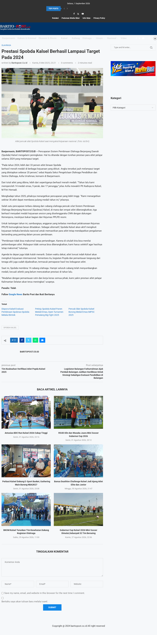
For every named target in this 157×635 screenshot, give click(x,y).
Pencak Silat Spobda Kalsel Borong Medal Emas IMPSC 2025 (82, 312)
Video (123, 38)
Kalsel (64, 38)
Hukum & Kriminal (26, 38)
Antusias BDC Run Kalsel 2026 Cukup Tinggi (26, 433)
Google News (16, 294)
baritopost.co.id (19, 63)
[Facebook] (74, 14)
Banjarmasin (8, 38)
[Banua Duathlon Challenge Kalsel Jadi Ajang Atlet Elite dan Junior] (78, 460)
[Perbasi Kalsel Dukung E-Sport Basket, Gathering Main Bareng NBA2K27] (26, 460)
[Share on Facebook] (21, 340)
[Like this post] (15, 340)
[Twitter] (78, 14)
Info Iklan (86, 18)
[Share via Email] (42, 340)
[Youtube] (83, 14)
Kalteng (76, 38)
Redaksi (55, 18)
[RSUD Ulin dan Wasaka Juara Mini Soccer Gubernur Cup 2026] (78, 412)
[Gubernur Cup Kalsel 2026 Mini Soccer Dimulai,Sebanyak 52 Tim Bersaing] (78, 509)
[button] (64, 8)
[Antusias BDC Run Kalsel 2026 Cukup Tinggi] (26, 412)
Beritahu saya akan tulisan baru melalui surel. (25, 601)
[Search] (149, 38)
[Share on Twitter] (28, 340)
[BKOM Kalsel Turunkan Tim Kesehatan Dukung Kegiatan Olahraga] (26, 509)
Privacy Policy (99, 18)
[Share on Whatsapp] (35, 340)
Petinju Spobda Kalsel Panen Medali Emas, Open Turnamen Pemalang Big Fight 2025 (49, 312)
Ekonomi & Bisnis (48, 38)
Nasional (111, 38)
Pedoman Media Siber (71, 18)
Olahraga (87, 38)
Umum (99, 38)
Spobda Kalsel (10, 328)
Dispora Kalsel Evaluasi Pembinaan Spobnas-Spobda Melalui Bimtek (15, 312)
